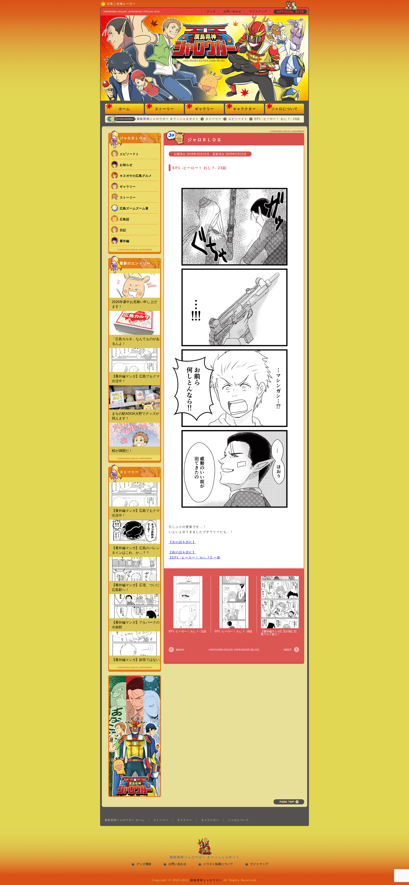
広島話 (124, 219)
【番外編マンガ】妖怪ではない (136, 660)
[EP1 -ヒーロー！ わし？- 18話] (233, 602)
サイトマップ (259, 864)
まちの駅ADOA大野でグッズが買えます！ (135, 416)
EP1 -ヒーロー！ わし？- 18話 (233, 631)
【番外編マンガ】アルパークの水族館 (136, 625)
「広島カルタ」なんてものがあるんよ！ (136, 341)
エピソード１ (129, 154)
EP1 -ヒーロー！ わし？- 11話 (187, 631)
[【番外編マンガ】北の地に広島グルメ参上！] (280, 602)
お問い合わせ (177, 864)
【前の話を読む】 (182, 552)
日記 (123, 230)
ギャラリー (204, 109)
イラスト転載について (218, 864)
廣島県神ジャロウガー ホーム (124, 820)
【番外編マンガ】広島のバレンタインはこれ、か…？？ (136, 550)
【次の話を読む (181, 542)
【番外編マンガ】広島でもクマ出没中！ (136, 378)
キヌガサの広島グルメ (136, 175)
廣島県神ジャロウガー (206, 880)
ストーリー (164, 109)
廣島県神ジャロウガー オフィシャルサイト (204, 59)
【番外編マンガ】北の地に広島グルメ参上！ (279, 633)
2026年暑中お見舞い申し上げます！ (134, 304)
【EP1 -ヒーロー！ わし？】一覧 (194, 557)
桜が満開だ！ (122, 451)
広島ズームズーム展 (134, 208)
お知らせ (126, 165)
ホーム (124, 109)
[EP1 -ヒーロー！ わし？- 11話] (187, 602)
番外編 (124, 241)
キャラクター (244, 109)
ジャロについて (284, 109)
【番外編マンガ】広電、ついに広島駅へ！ (136, 587)
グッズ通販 (144, 864)
